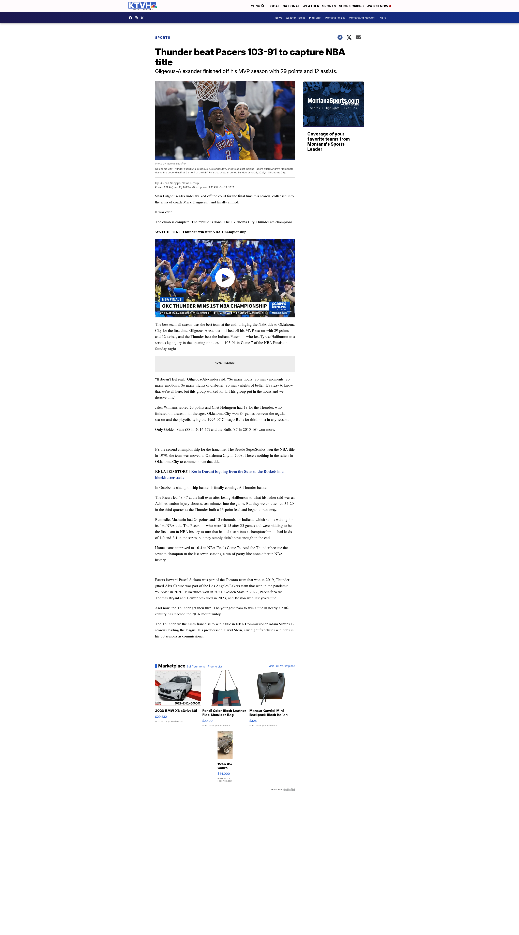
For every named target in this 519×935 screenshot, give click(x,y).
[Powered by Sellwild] (289, 789)
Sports (329, 6)
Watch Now (378, 6)
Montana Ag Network (362, 18)
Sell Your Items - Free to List (204, 666)
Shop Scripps (351, 6)
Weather (310, 6)
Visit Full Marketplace (281, 665)
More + (384, 18)
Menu (256, 6)
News (278, 18)
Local (274, 6)
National (291, 6)
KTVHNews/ (131, 17)
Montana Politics (335, 18)
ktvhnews (137, 17)
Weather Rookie (296, 18)
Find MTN (315, 18)
